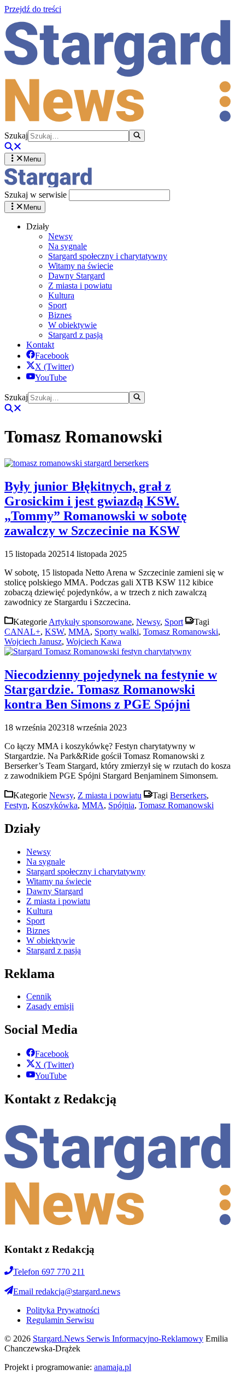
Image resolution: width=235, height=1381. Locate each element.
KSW (54, 631)
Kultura (61, 295)
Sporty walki (117, 631)
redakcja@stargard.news (66, 1291)
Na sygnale (67, 246)
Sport (57, 305)
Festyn (15, 805)
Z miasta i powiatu (80, 285)
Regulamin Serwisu (60, 1320)
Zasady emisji (50, 1006)
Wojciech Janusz (33, 641)
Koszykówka (55, 805)
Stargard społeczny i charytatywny (107, 256)
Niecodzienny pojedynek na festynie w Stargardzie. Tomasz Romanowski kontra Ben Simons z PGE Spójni (110, 689)
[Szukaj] (137, 136)
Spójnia (121, 805)
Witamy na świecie (80, 266)
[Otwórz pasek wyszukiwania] (13, 147)
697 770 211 (49, 1271)
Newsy (60, 236)
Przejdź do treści (32, 9)
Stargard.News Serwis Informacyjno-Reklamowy (118, 1338)
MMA (79, 631)
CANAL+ (22, 631)
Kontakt (40, 344)
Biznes (60, 315)
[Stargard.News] (48, 184)
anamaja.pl (112, 1367)
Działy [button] (37, 226)
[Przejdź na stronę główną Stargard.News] (117, 124)
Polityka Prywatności (62, 1310)
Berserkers (188, 795)
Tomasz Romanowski (180, 631)
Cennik (38, 996)
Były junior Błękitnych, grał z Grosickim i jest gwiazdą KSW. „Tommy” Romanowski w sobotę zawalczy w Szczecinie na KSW (95, 508)
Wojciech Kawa (93, 641)
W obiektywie (72, 325)
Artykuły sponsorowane (90, 621)
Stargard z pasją (75, 335)
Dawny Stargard (76, 275)
